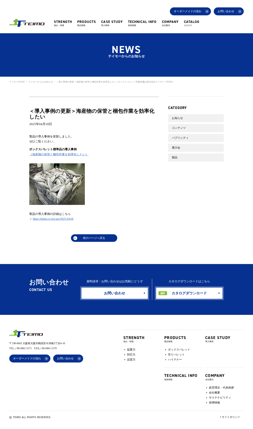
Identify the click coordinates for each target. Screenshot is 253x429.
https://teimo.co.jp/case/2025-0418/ (53, 218)
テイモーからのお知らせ (40, 82)
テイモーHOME (17, 82)
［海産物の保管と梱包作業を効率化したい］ (59, 154)
